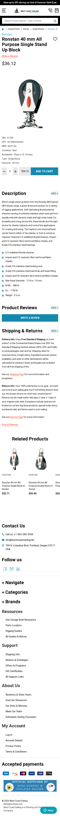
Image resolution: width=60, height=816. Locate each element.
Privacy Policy (13, 746)
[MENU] (4, 10)
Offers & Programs (16, 665)
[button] (30, 786)
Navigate (14, 582)
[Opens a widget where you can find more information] (48, 810)
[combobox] (30, 21)
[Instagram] (11, 569)
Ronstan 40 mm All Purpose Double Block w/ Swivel (41, 485)
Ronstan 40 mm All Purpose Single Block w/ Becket (13, 485)
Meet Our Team (14, 711)
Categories (16, 592)
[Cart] (57, 10)
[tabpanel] (41, 476)
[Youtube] (18, 569)
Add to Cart (44, 171)
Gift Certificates (14, 671)
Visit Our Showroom (16, 700)
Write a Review (10, 56)
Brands (12, 601)
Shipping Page (17, 374)
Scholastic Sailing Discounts (21, 717)
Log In (9, 734)
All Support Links (15, 676)
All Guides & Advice (16, 636)
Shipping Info (13, 654)
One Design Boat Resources (21, 619)
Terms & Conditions (16, 751)
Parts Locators (14, 625)
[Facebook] (5, 569)
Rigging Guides (14, 630)
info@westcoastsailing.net (20, 539)
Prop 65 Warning (10, 424)
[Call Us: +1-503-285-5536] (50, 10)
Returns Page (16, 417)
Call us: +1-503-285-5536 (19, 534)
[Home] (3, 29)
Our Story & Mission (16, 705)
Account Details (14, 740)
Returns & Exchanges (17, 660)
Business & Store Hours (18, 694)
